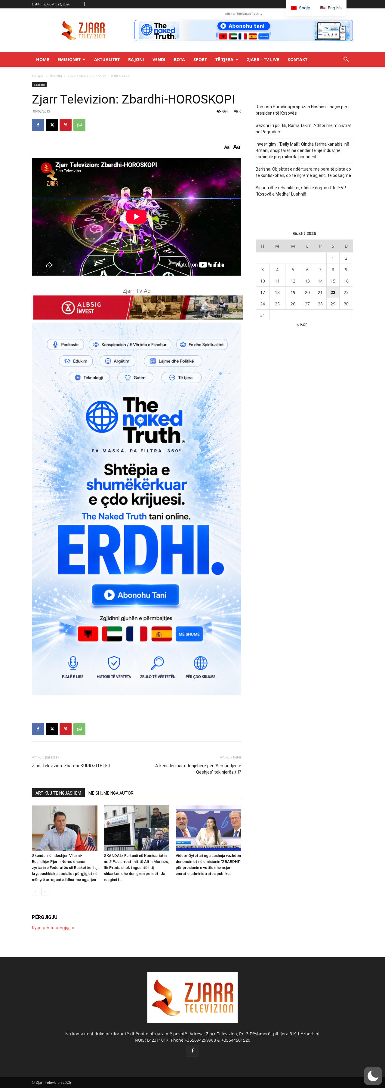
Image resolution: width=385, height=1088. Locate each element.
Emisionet (69, 59)
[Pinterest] (66, 125)
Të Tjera (224, 59)
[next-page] (45, 891)
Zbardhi (55, 76)
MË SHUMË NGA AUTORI (111, 793)
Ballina (37, 76)
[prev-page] (35, 891)
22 (333, 292)
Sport (200, 59)
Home (42, 59)
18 (277, 292)
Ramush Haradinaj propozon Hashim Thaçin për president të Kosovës (301, 110)
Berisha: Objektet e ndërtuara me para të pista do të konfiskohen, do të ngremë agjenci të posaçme (303, 172)
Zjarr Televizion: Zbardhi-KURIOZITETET (71, 765)
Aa (226, 147)
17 (262, 292)
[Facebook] (84, 4)
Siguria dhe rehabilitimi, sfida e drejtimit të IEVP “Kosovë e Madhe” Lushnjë (301, 190)
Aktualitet (107, 59)
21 (320, 292)
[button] (346, 60)
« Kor (302, 324)
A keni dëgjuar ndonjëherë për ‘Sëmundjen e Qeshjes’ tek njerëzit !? (198, 769)
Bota (179, 59)
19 (293, 292)
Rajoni (136, 59)
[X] (52, 125)
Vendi (158, 59)
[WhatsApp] (79, 125)
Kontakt (297, 59)
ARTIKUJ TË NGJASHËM (58, 793)
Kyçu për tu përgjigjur (53, 927)
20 (307, 292)
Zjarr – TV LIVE (263, 59)
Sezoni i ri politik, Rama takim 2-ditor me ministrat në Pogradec (304, 128)
